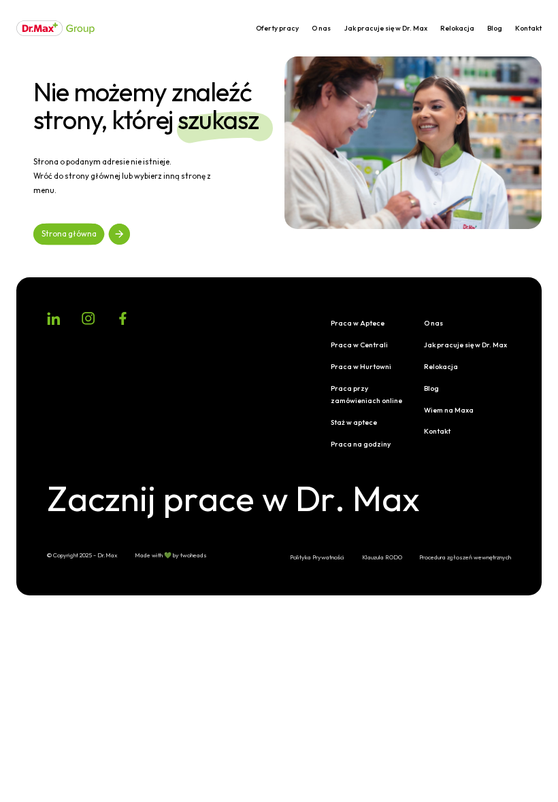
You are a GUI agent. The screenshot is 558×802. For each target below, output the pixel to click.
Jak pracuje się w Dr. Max (385, 28)
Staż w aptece (354, 422)
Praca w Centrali (359, 345)
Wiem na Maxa (449, 410)
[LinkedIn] (53, 318)
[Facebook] (122, 318)
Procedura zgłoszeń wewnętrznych (465, 557)
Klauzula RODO (382, 557)
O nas (321, 28)
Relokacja (457, 28)
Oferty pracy (277, 28)
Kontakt (528, 28)
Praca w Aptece (357, 323)
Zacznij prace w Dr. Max (230, 499)
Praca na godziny (361, 444)
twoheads (193, 555)
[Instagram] (88, 318)
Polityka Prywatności (317, 557)
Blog (494, 28)
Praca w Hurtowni (361, 366)
